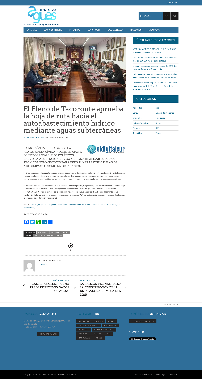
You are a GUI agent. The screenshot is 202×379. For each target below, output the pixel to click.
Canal (135, 112)
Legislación (136, 30)
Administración (35, 137)
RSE (157, 128)
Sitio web (43, 264)
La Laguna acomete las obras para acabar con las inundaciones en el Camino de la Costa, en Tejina (155, 76)
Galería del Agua (115, 30)
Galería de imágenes (165, 112)
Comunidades (94, 30)
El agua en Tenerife (53, 30)
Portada (65, 232)
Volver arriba (170, 305)
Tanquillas (137, 133)
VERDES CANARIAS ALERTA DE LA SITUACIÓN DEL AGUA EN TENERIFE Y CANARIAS (155, 51)
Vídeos (158, 133)
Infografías (137, 118)
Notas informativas (141, 123)
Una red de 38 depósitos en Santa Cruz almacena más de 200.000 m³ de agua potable (155, 59)
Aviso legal (160, 374)
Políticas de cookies (143, 374)
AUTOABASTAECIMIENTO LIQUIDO (48, 235)
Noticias (55, 232)
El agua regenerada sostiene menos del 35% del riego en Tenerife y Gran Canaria (155, 68)
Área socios (154, 30)
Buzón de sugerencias (143, 321)
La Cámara (32, 30)
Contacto (172, 2)
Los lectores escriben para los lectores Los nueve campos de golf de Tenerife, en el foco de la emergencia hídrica (155, 86)
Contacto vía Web (48, 334)
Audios (158, 107)
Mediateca (160, 118)
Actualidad (74, 30)
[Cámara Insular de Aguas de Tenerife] (62, 16)
